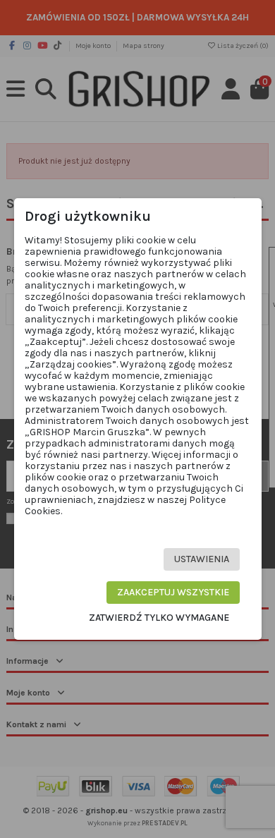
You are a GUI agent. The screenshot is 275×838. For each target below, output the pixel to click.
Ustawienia (201, 559)
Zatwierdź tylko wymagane (159, 618)
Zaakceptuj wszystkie (173, 592)
